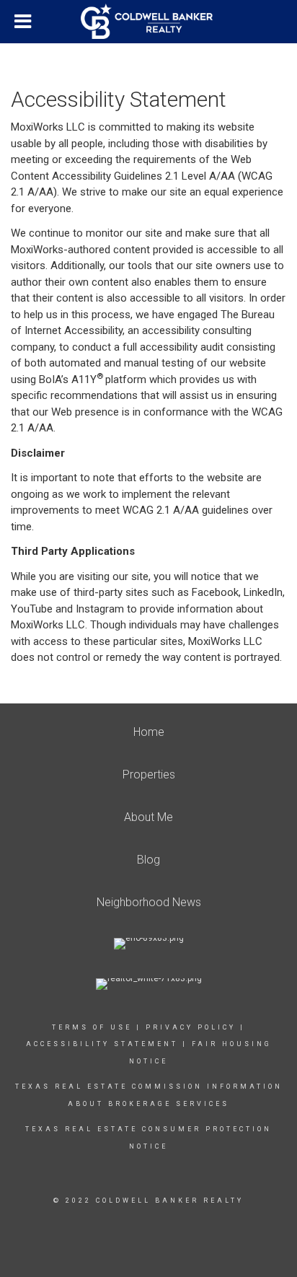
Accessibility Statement (102, 1044)
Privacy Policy (191, 1027)
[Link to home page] (148, 21)
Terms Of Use (92, 1027)
